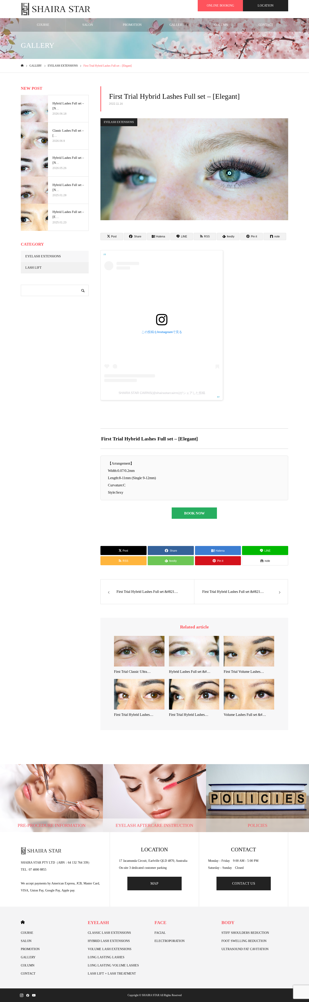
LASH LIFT (33, 267)
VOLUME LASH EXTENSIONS (109, 949)
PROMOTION (132, 25)
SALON (87, 25)
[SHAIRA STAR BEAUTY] (56, 9)
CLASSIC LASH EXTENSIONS (109, 932)
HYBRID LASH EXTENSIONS (109, 941)
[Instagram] (21, 995)
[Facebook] (27, 995)
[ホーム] (22, 65)
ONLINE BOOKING (220, 5)
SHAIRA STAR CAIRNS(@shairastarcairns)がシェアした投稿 (162, 393)
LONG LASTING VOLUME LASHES (113, 965)
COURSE (43, 25)
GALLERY (176, 25)
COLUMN (221, 25)
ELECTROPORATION (169, 941)
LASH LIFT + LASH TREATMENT (112, 973)
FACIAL (160, 932)
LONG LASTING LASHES (106, 957)
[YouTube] (33, 995)
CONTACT (266, 25)
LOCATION (265, 5)
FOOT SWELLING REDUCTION (243, 941)
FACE (160, 922)
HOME (23, 922)
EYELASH (98, 922)
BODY (227, 922)
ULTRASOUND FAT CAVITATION (245, 949)
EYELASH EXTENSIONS (119, 122)
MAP (154, 883)
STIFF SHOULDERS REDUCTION (245, 932)
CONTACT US (243, 883)
